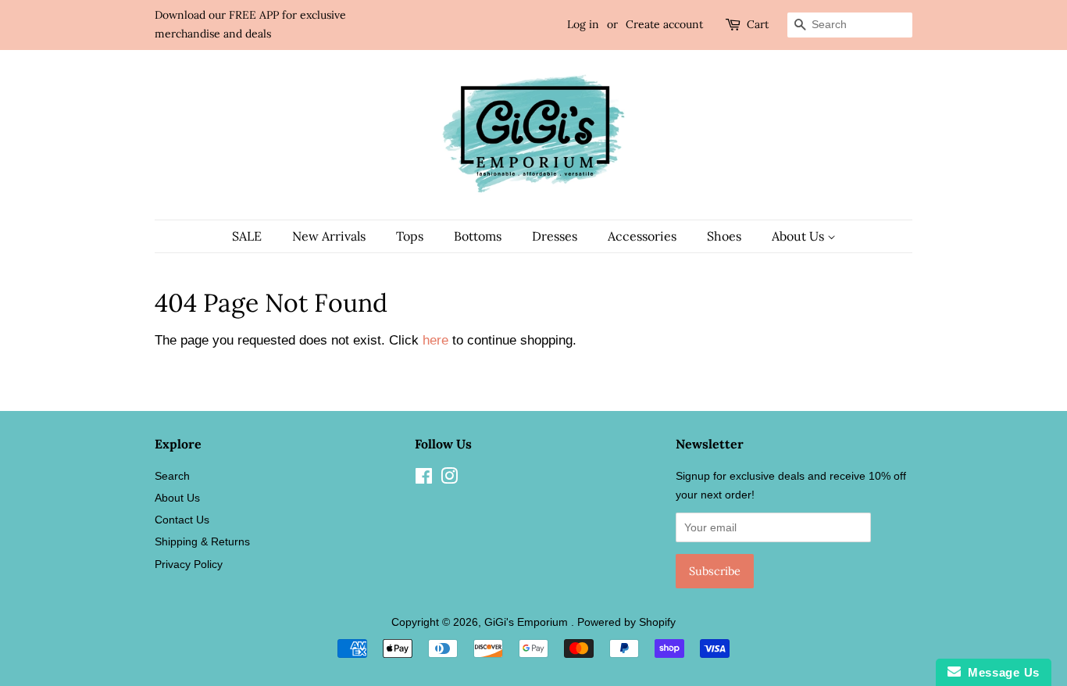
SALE (247, 236)
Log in (583, 24)
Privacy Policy (189, 564)
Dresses (554, 236)
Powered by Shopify (626, 622)
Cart (758, 24)
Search (172, 476)
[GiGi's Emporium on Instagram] (449, 479)
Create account (664, 24)
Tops (409, 236)
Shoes (724, 236)
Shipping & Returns (202, 541)
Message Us (1000, 672)
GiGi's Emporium (527, 622)
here (435, 340)
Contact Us (182, 519)
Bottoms (477, 236)
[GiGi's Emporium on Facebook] (424, 479)
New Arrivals (329, 236)
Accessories (642, 236)
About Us (799, 236)
